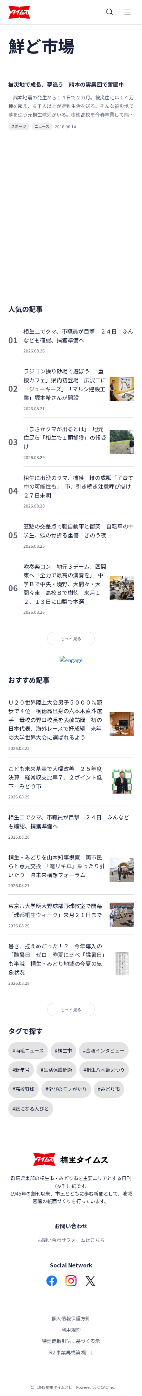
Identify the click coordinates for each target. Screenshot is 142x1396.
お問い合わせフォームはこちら (71, 1239)
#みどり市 (109, 1089)
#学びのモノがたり (66, 1089)
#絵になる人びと (30, 1108)
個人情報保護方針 (71, 1318)
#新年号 (21, 1069)
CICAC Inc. (106, 1387)
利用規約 (71, 1329)
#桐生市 (63, 1050)
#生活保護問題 (56, 1069)
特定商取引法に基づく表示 (71, 1341)
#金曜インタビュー (103, 1050)
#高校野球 (23, 1089)
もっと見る (71, 638)
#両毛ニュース (28, 1050)
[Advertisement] (71, 237)
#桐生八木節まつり (104, 1069)
